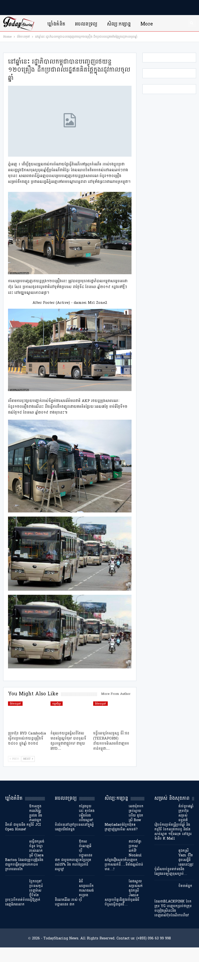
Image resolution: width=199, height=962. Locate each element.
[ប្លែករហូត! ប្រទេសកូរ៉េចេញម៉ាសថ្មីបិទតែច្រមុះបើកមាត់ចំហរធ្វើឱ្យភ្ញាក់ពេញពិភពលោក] (15, 886)
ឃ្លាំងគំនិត (56, 24)
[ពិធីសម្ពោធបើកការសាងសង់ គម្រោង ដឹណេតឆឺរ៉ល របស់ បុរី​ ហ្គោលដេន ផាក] (65, 886)
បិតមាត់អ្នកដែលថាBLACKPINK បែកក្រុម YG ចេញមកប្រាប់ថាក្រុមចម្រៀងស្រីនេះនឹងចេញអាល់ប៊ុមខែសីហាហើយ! (173, 900)
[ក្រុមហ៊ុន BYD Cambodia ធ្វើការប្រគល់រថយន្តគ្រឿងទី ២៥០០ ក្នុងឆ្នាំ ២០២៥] (27, 714)
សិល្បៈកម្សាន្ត (119, 24)
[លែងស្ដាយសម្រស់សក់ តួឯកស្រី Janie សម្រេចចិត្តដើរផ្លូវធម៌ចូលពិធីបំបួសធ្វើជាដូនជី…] (115, 886)
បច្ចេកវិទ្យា (56, 703)
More (147, 24)
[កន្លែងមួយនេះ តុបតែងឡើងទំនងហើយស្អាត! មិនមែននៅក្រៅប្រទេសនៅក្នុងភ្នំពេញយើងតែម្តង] (65, 811)
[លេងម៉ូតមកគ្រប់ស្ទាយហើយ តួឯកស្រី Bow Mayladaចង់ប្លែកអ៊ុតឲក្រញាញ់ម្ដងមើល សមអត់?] (115, 811)
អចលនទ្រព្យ (86, 24)
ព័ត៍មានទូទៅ (15, 703)
